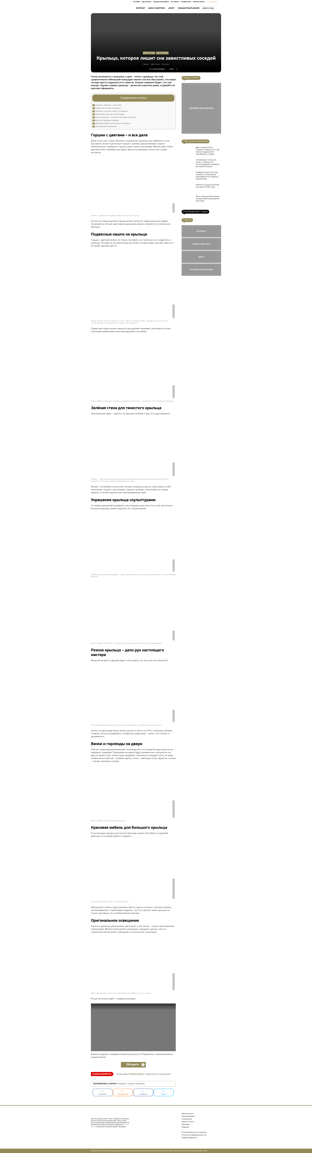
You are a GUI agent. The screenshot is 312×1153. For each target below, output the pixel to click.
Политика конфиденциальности (194, 1135)
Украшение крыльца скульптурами (109, 114)
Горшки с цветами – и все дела (107, 105)
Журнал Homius (188, 1122)
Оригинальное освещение (105, 126)
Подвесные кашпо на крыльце (107, 108)
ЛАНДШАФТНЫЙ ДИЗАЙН (189, 8)
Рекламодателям (188, 1116)
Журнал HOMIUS (199, 2)
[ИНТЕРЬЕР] (201, 231)
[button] (218, 8)
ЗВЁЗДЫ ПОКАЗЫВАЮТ (161, 2)
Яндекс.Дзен (137, 1074)
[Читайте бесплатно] (201, 108)
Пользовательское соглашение (194, 1132)
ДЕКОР (171, 8)
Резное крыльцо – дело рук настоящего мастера (114, 117)
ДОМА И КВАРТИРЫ (156, 8)
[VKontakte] (93, 1130)
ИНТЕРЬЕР (140, 8)
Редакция (185, 1127)
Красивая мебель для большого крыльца (111, 123)
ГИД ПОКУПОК (146, 2)
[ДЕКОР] (201, 257)
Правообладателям (189, 1138)
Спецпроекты (187, 1119)
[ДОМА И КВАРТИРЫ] (201, 244)
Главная (145, 64)
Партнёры (185, 1124)
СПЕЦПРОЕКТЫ (186, 2)
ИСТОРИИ (136, 2)
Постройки (162, 53)
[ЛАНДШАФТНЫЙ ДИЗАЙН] (201, 270)
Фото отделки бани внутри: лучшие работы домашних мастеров (208, 199)
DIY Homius (175, 2)
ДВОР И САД (208, 8)
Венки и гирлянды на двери (106, 120)
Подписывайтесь (102, 1074)
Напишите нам (187, 1114)
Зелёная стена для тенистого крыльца (110, 111)
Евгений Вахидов (159, 69)
